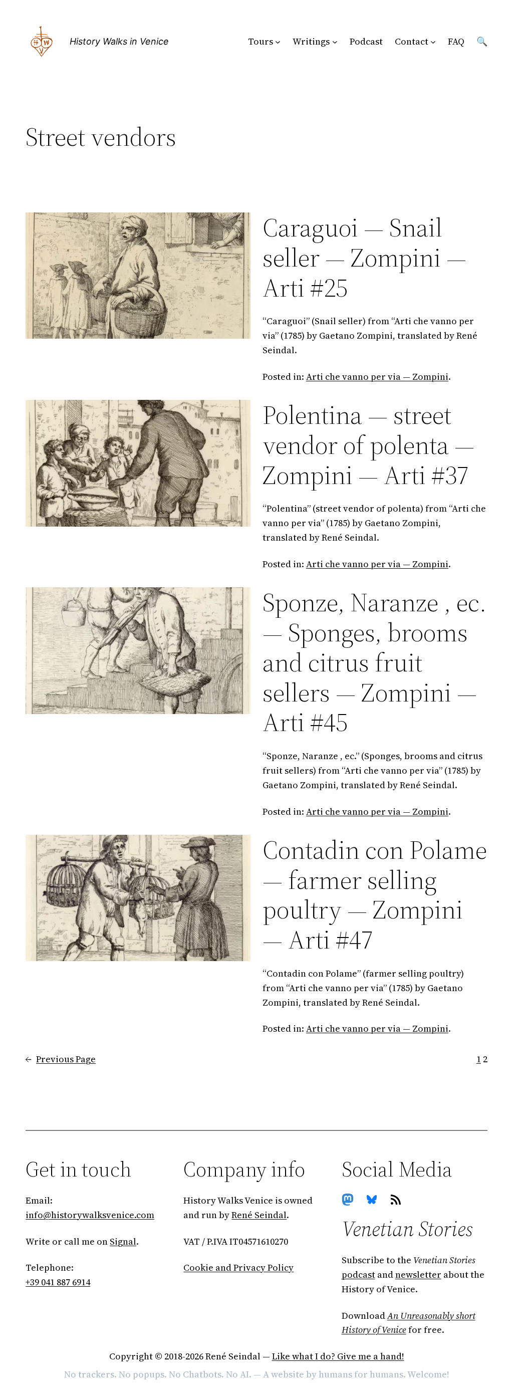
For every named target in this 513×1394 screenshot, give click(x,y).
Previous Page (61, 1059)
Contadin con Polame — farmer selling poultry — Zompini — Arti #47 (375, 895)
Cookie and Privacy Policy (238, 1267)
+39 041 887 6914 (58, 1282)
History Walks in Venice (119, 41)
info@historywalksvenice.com (90, 1215)
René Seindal (259, 1215)
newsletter (418, 1274)
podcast (358, 1274)
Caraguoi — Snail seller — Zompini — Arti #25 (364, 257)
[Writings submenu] (335, 42)
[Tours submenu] (278, 42)
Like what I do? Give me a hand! (338, 1356)
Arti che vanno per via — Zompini (377, 376)
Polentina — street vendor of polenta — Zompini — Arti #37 (368, 445)
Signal (123, 1241)
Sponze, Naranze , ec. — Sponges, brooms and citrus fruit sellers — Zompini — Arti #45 (374, 662)
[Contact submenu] (433, 42)
